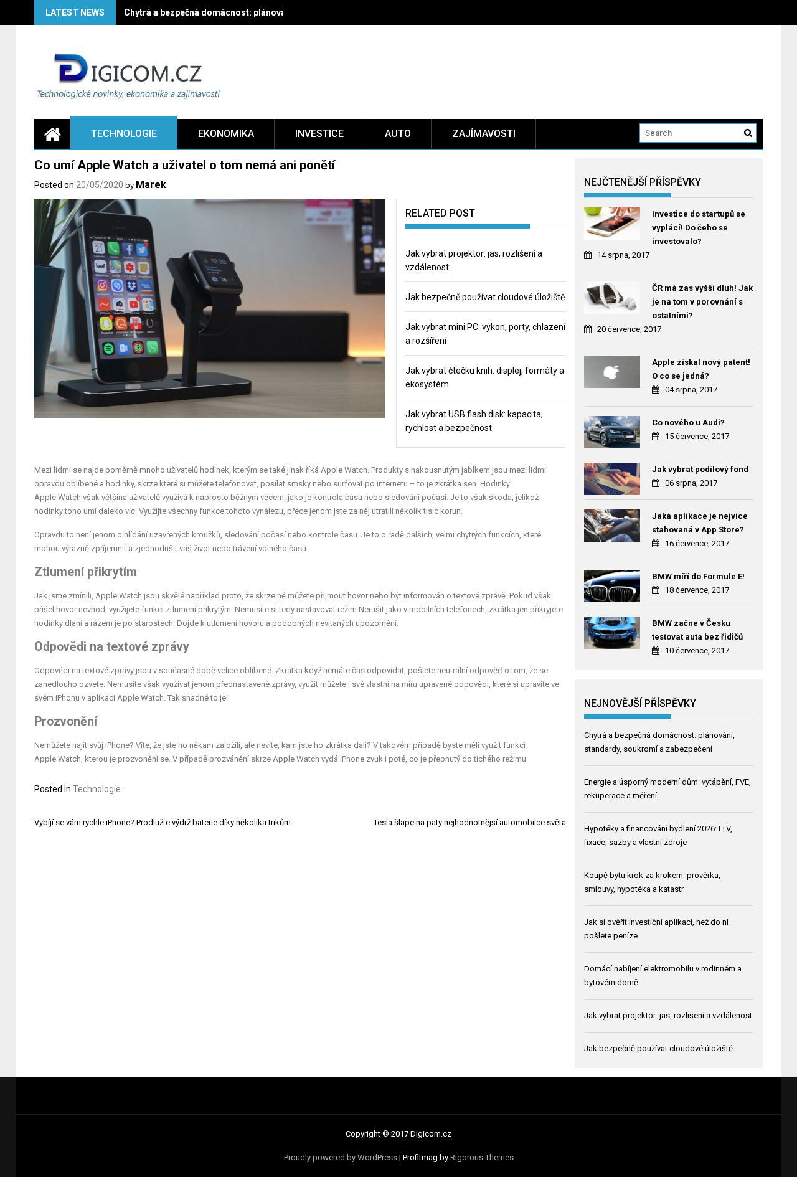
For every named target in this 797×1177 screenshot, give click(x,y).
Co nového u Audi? (688, 422)
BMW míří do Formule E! (698, 576)
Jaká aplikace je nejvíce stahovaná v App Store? (700, 522)
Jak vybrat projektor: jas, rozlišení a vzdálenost (668, 1015)
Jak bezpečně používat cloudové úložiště (485, 297)
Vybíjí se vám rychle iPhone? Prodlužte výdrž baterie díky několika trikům (162, 822)
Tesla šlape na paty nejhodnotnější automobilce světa (470, 822)
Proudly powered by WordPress (340, 1157)
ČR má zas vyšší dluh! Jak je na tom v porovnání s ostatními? (702, 301)
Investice (319, 133)
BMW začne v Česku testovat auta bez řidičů (697, 629)
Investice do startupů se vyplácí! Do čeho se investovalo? (698, 227)
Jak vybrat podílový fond (700, 469)
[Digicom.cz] (52, 134)
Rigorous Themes (482, 1157)
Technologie (124, 133)
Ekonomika (226, 133)
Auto (398, 133)
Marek (151, 185)
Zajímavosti (484, 133)
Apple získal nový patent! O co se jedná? (701, 369)
